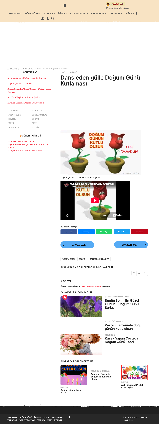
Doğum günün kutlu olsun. (70, 391)
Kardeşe (124, 382)
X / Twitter (122, 232)
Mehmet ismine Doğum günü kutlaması (26, 78)
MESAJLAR (49, 13)
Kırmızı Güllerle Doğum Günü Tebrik (25, 103)
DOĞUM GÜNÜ (31, 13)
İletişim (35, 127)
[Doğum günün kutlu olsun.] (73, 375)
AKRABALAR (97, 13)
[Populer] (64, 297)
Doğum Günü (69, 72)
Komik (11, 123)
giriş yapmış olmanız (91, 286)
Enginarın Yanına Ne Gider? (21, 141)
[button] (64, 5)
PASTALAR (119, 321)
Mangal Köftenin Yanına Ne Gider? (24, 150)
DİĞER (128, 13)
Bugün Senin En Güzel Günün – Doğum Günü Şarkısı (122, 304)
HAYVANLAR (14, 127)
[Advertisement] (79, 44)
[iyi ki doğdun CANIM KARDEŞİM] (134, 372)
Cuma (34, 123)
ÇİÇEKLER (108, 297)
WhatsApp (104, 232)
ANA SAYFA (15, 13)
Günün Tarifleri (31, 136)
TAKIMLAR (115, 13)
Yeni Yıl (35, 119)
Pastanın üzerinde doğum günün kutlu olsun (124, 327)
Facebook (68, 232)
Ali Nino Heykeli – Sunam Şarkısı (24, 97)
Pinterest (139, 232)
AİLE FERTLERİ (78, 13)
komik (82, 259)
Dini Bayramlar (39, 115)
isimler (12, 119)
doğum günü (68, 259)
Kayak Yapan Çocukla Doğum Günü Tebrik (121, 340)
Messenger (86, 232)
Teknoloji (37, 111)
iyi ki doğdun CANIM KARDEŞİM (132, 386)
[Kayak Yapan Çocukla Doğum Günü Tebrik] (81, 344)
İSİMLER (62, 13)
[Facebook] (69, 417)
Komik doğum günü (99, 259)
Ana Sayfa (13, 111)
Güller (127, 297)
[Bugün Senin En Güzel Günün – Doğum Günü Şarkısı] (81, 306)
